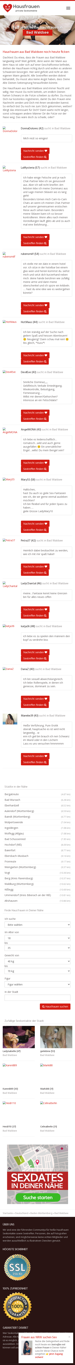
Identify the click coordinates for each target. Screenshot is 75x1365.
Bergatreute (37, 794)
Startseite (8, 1213)
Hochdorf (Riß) (37, 844)
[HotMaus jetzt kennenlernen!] (10, 325)
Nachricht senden (34, 150)
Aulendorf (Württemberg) (37, 811)
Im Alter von (12, 932)
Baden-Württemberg (41, 1213)
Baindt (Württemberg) (37, 816)
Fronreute (37, 861)
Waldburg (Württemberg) (37, 884)
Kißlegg (37, 889)
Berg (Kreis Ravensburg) (37, 878)
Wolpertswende (37, 822)
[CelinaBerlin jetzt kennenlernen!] (56, 1112)
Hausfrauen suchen (56, 1006)
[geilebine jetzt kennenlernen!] (56, 1037)
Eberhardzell (37, 805)
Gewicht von (12, 955)
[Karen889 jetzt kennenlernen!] (19, 1075)
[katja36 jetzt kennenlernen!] (10, 629)
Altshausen (37, 900)
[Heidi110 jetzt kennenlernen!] (19, 1112)
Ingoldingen (37, 828)
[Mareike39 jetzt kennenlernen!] (10, 719)
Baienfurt (37, 850)
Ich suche (10, 918)
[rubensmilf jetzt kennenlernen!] (10, 257)
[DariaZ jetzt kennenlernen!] (10, 672)
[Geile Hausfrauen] (21, 8)
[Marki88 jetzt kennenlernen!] (56, 1075)
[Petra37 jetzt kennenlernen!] (10, 544)
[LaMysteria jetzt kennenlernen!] (10, 171)
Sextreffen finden (33, 157)
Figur (7, 978)
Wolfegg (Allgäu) (37, 833)
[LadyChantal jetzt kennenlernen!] (10, 586)
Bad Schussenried (37, 839)
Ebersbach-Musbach (37, 856)
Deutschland (21, 1213)
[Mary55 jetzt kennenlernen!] (10, 483)
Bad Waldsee (62, 128)
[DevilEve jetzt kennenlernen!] (10, 375)
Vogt (37, 872)
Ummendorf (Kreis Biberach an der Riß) (37, 895)
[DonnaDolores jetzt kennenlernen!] (10, 131)
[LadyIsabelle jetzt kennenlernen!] (19, 1037)
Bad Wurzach (37, 799)
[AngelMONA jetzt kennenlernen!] (10, 433)
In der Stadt (11, 992)
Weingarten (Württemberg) (37, 867)
